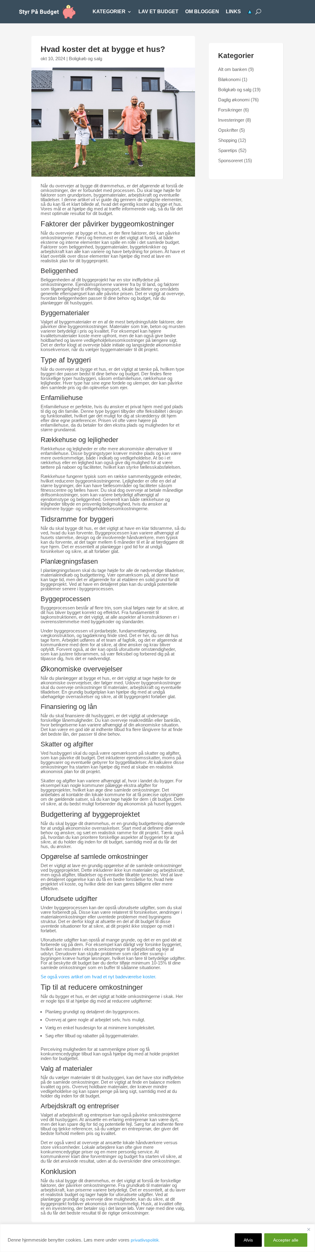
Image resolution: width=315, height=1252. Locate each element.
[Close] (308, 1229)
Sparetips (227, 150)
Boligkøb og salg (85, 58)
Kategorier (109, 11)
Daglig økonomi (233, 99)
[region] (157, 1238)
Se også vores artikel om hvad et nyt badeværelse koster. (98, 976)
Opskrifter (228, 130)
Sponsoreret (230, 160)
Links (233, 11)
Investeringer (231, 120)
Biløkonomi (229, 79)
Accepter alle (285, 1240)
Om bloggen (202, 11)
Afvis (248, 1240)
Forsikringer (230, 109)
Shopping (227, 140)
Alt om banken (232, 69)
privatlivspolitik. (145, 1240)
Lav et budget (158, 11)
